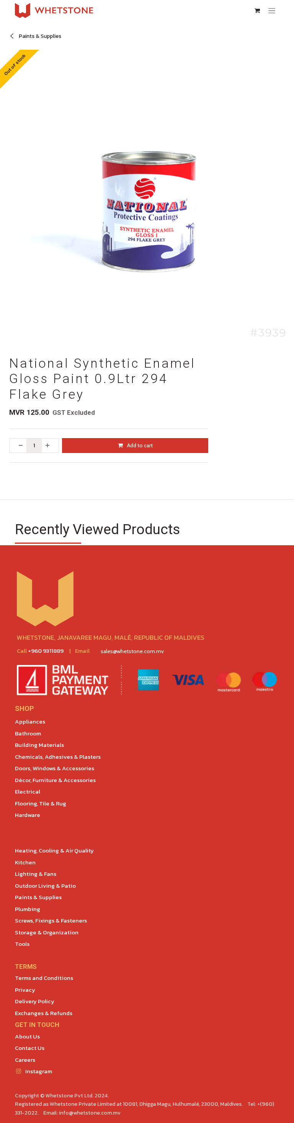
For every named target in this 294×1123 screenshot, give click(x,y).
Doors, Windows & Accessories (54, 768)
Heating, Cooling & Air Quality (54, 850)
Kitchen (25, 862)
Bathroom (28, 733)
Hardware (27, 814)
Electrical (27, 791)
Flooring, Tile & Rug (40, 803)
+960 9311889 (46, 650)
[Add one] (50, 445)
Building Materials (39, 744)
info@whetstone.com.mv (90, 1113)
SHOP (24, 708)
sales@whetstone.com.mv (132, 651)
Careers (25, 1059)
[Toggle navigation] (272, 10)
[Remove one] (18, 445)
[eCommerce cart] (257, 10)
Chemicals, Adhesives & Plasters (58, 756)
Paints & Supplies (39, 36)
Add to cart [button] (139, 445)
